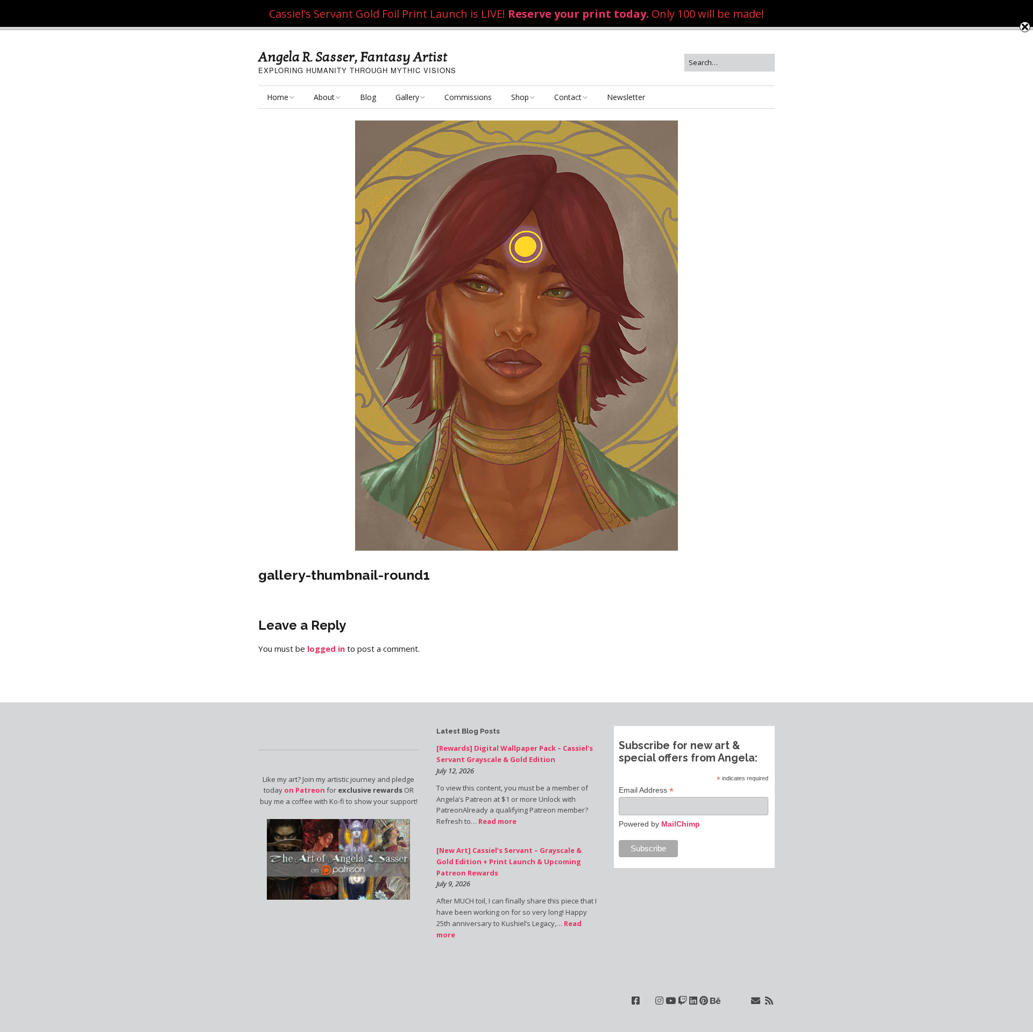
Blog (368, 97)
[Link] (647, 1000)
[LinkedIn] (693, 1000)
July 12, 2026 (455, 770)
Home (277, 97)
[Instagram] (659, 1000)
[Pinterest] (703, 1000)
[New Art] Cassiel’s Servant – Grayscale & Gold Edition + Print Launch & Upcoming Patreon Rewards (509, 861)
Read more (497, 821)
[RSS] (769, 1000)
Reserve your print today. (578, 13)
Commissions (468, 97)
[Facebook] (636, 1000)
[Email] (755, 1000)
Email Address (646, 790)
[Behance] (715, 1000)
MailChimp (680, 824)
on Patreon (304, 790)
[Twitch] (682, 1000)
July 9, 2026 (453, 883)
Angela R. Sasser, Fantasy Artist (353, 57)
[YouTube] (671, 1000)
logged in (326, 648)
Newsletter (626, 97)
